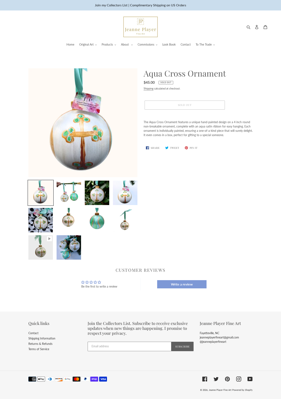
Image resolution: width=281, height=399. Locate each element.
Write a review (182, 284)
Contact (33, 333)
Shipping (148, 88)
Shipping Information (41, 338)
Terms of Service (38, 349)
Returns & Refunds (40, 343)
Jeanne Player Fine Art (220, 390)
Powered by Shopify (242, 390)
